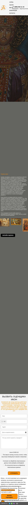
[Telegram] (9, 503)
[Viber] (14, 503)
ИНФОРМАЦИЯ (13, 10)
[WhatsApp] (12, 503)
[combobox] (4, 421)
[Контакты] (17, 503)
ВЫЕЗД (11, 8)
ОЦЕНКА (11, 5)
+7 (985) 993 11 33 (18, 7)
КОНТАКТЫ (12, 13)
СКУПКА (11, 2)
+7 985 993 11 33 (4, 503)
